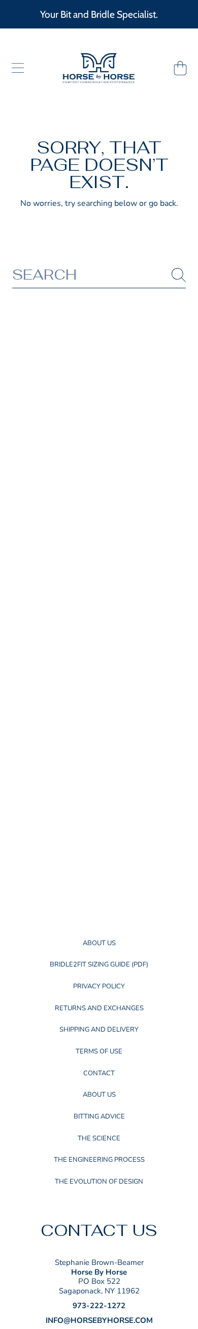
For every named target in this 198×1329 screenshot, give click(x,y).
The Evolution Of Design (99, 1181)
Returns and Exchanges (99, 1008)
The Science (99, 1138)
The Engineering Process (99, 1159)
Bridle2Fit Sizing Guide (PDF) (99, 964)
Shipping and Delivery (99, 1029)
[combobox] (99, 274)
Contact (99, 1073)
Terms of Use (99, 1051)
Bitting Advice (99, 1116)
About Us (99, 943)
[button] (18, 68)
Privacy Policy (99, 986)
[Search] (179, 275)
